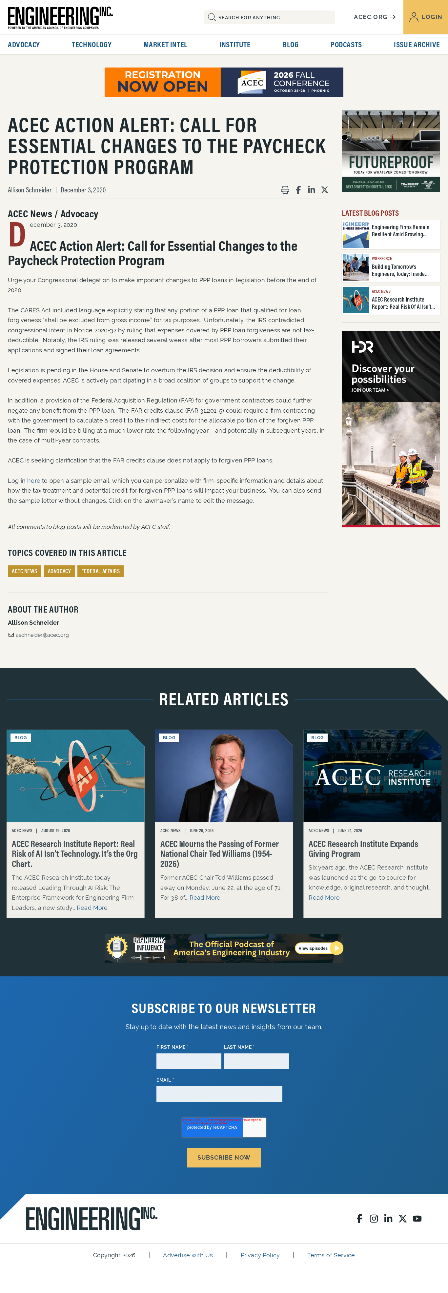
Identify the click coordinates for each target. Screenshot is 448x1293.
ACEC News (24, 571)
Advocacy (24, 44)
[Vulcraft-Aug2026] (391, 151)
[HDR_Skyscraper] (391, 429)
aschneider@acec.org (42, 635)
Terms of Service (331, 1255)
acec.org (371, 16)
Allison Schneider (29, 189)
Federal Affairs (100, 571)
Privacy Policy (260, 1255)
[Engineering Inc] (91, 1218)
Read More (92, 907)
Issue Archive (417, 44)
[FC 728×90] (224, 82)
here (33, 480)
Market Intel (166, 44)
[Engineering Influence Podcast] (224, 948)
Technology (92, 44)
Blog (290, 44)
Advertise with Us (188, 1255)
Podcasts (346, 44)
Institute (235, 44)
